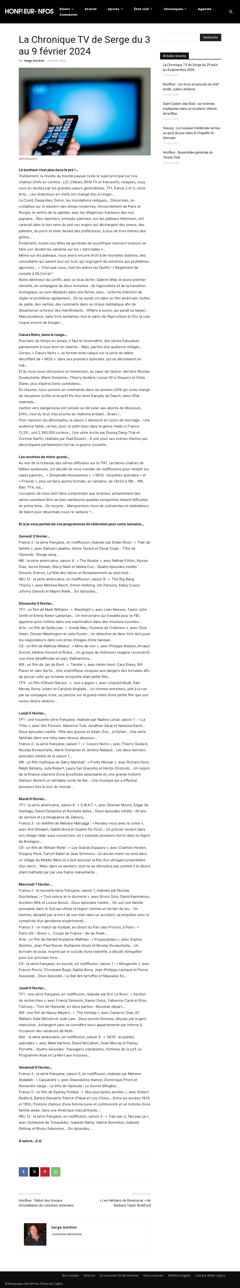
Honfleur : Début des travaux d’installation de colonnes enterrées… (47, 1202)
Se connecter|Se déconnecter (119, 1275)
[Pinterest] (45, 1172)
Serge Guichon (34, 60)
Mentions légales (179, 1275)
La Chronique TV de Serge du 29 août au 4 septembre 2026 (190, 67)
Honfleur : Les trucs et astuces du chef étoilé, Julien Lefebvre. (191, 86)
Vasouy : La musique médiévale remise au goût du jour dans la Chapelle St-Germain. (191, 133)
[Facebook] (23, 1172)
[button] (230, 11)
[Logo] (29, 12)
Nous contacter (153, 1275)
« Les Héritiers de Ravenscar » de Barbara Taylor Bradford (125, 1202)
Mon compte (70, 1275)
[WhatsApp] (55, 1172)
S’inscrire (89, 1275)
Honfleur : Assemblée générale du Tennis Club (188, 155)
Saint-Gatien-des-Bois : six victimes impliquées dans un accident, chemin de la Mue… (190, 108)
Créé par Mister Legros (210, 1275)
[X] (34, 1172)
